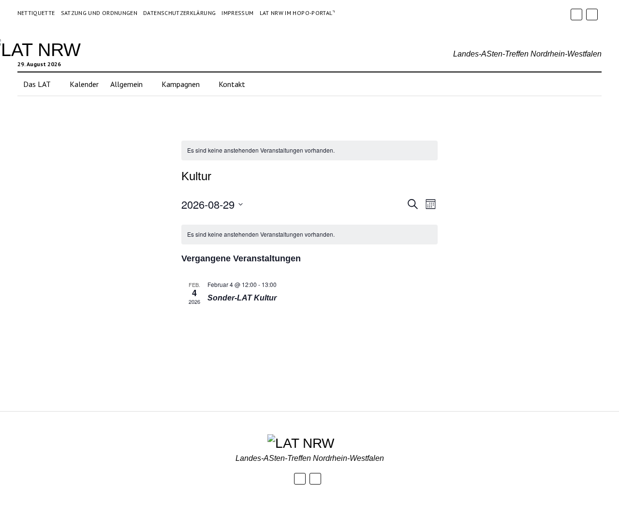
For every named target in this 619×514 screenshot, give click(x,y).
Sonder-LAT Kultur (242, 298)
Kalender (84, 84)
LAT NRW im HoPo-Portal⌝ (298, 12)
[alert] (309, 150)
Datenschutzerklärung (179, 12)
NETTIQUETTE (36, 12)
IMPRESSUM (237, 12)
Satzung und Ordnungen (99, 12)
